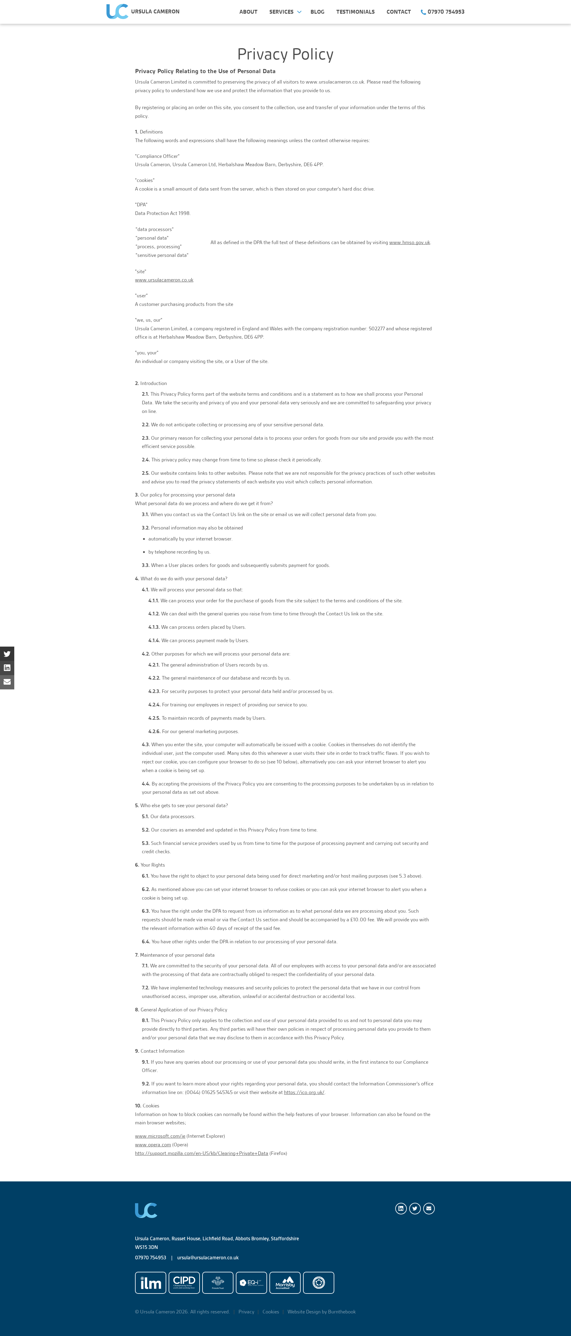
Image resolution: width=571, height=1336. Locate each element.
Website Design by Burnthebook (322, 1311)
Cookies (271, 1311)
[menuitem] (248, 12)
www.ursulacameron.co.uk (164, 279)
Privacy (246, 1311)
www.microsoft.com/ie (160, 1136)
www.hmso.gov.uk (409, 242)
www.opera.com (153, 1144)
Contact (399, 11)
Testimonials (355, 11)
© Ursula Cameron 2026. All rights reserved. (182, 1311)
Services (281, 11)
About (248, 11)
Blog (317, 11)
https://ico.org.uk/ (304, 1092)
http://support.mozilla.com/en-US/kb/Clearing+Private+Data (201, 1153)
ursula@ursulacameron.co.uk (208, 1258)
